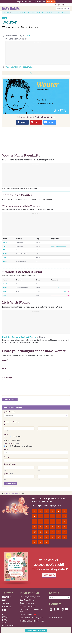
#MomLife (6, 606)
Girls (19, 437)
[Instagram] (62, 610)
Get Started (6, 12)
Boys (13, 437)
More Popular (16, 446)
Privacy (4, 620)
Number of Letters (10, 464)
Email (4, 368)
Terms (4, 622)
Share (26, 73)
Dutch (27, 35)
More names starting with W (35, 630)
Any (7, 437)
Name (4, 360)
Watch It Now (51, 2)
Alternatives (40, 73)
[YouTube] (51, 610)
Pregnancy (6, 597)
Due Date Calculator (27, 606)
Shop (4, 610)
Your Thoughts (8, 377)
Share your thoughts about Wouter (19, 66)
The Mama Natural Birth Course (32, 621)
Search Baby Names (10, 483)
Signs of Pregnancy (27, 603)
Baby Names (11, 8)
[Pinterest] (66, 610)
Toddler (5, 603)
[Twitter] (58, 610)
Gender (6, 434)
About (4, 614)
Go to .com (62, 5)
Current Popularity (11, 443)
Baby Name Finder (27, 600)
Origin (6, 450)
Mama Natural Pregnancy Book (31, 618)
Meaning (6, 457)
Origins (63, 12)
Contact (5, 617)
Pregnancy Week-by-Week (30, 597)
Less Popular (28, 446)
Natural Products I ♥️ (28, 614)
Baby (4, 600)
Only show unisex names (12, 440)
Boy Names (15, 493)
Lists (58, 12)
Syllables (8, 474)
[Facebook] (54, 610)
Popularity (32, 73)
